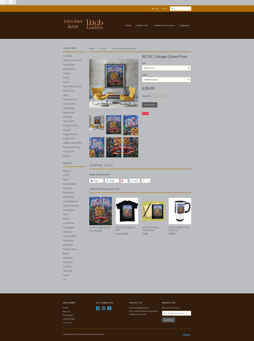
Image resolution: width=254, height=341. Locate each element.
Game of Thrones (71, 205)
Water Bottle (69, 112)
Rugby (66, 253)
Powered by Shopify (96, 334)
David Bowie (68, 197)
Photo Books (69, 151)
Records (66, 156)
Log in (164, 8)
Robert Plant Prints (71, 147)
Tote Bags (67, 116)
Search (65, 308)
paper (145, 74)
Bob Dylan (67, 188)
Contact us (67, 323)
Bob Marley (68, 192)
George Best (68, 210)
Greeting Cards (70, 99)
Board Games (69, 69)
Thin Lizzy (67, 271)
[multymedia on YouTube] (109, 309)
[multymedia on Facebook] (98, 309)
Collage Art (184, 25)
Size (144, 63)
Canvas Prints (69, 103)
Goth (65, 214)
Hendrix (66, 218)
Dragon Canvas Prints (73, 142)
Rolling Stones (69, 249)
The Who (67, 266)
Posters (66, 82)
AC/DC (66, 175)
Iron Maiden (68, 223)
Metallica (67, 231)
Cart (156, 9)
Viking (66, 77)
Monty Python (69, 236)
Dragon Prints (69, 138)
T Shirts (66, 73)
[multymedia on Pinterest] (104, 309)
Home (128, 25)
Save (146, 114)
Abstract (67, 170)
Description (95, 165)
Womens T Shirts (70, 125)
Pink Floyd (67, 244)
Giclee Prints (68, 90)
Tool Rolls (67, 55)
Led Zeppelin (68, 227)
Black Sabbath (69, 184)
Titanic (66, 275)
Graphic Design (69, 319)
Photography (68, 315)
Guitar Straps (69, 64)
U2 (64, 279)
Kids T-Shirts (69, 121)
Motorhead (68, 240)
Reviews (108, 165)
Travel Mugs (68, 108)
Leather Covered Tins (72, 60)
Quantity (146, 96)
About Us (66, 311)
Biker (65, 179)
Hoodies (67, 129)
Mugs (65, 95)
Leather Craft (142, 25)
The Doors (67, 262)
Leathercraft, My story (164, 25)
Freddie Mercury (70, 201)
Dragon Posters (70, 134)
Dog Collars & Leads (72, 86)
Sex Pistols (68, 257)
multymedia (83, 334)
